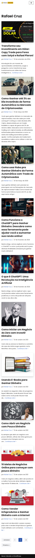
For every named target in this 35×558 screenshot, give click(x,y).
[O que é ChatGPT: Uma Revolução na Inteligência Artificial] (17, 264)
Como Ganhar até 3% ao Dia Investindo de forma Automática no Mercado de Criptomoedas (16, 103)
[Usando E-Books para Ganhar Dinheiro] (17, 364)
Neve (3, 556)
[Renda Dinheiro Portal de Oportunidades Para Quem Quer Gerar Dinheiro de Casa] (7, 2)
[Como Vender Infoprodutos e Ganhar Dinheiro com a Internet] (17, 496)
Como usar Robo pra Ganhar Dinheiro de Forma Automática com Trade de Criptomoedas (17, 172)
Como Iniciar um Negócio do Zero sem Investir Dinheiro (16, 333)
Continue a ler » (17, 73)
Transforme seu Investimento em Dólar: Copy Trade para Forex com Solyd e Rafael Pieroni (17, 50)
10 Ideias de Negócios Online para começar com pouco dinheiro (17, 467)
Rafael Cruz (8, 59)
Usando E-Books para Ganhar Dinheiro (14, 381)
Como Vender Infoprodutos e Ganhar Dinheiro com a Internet (15, 512)
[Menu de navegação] (31, 2)
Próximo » (6, 545)
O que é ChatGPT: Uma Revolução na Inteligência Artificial (17, 280)
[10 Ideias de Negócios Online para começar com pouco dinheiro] (17, 453)
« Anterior (6, 540)
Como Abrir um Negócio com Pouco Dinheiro (15, 425)
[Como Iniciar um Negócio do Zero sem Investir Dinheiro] (17, 314)
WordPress (17, 556)
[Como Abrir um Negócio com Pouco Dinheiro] (17, 411)
